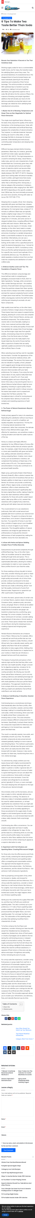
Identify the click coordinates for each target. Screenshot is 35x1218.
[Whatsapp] (19, 1018)
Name (3, 1119)
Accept (5, 1215)
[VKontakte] (5, 1052)
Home (4, 14)
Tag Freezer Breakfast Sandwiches (22, 1034)
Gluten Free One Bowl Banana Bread (13, 1162)
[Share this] (6, 1018)
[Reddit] (27, 1048)
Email (3, 1127)
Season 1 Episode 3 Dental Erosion (7, 1079)
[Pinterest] (23, 1048)
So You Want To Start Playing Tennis (13, 1180)
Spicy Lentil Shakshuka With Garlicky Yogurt (23, 1080)
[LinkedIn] (14, 1048)
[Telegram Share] (15, 1018)
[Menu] (2, 8)
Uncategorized (11, 14)
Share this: (7, 1007)
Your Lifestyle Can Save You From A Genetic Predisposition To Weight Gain (16, 1190)
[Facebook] (5, 1048)
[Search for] (33, 8)
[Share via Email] (9, 1052)
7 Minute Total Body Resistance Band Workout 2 (8, 1073)
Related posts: (8, 1009)
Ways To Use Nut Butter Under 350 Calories (16, 1176)
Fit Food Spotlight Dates (9, 1194)
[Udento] (12, 7)
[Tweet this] (9, 1018)
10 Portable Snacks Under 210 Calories (14, 1198)
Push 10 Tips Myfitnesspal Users (12, 1173)
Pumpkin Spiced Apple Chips (11, 1166)
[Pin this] (12, 1018)
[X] (9, 1048)
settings (20, 1211)
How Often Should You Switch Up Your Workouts (23, 1029)
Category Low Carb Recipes (10, 1169)
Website (3, 1135)
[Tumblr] (18, 1048)
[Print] (14, 1052)
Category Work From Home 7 (25, 1039)
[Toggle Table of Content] (20, 1004)
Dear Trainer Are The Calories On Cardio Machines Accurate (25, 1073)
